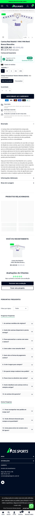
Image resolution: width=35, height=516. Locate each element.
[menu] (2, 6)
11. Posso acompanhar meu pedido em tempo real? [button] (14, 411)
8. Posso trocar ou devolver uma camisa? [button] (15, 378)
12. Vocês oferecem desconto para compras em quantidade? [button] (13, 420)
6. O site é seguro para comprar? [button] (12, 364)
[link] (9, 224)
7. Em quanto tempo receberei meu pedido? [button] (15, 371)
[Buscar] (7, 6)
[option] (17, 1)
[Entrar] (28, 6)
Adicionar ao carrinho (17, 96)
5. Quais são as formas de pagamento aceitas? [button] (14, 356)
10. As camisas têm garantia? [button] (11, 394)
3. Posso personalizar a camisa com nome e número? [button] (15, 340)
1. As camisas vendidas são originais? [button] (14, 323)
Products (3, 10)
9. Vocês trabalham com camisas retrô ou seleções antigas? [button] (15, 386)
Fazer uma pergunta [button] (17, 288)
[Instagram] (2, 482)
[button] (28, 37)
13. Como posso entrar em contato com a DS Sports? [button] (15, 429)
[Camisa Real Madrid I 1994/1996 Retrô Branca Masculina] (17, 251)
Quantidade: (5, 87)
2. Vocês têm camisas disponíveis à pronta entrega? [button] (15, 331)
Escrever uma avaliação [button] (17, 283)
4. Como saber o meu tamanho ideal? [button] (13, 348)
